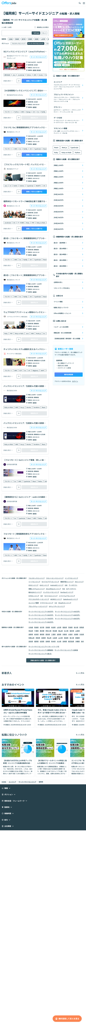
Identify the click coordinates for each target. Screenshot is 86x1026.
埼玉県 (31, 631)
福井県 (72, 631)
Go (38, 112)
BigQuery (35, 370)
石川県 (66, 631)
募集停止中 (34, 118)
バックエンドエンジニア (51, 592)
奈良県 (81, 634)
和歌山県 (31, 638)
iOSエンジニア (33, 585)
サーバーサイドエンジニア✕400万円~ (67, 611)
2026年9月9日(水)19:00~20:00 (21, 725)
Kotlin (15, 186)
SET (41, 596)
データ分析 (21, 223)
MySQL (43, 112)
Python (29, 75)
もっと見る (80, 673)
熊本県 (53, 641)
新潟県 (55, 631)
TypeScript (37, 149)
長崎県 (48, 641)
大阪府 (70, 634)
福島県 (65, 627)
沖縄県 (77, 641)
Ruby (27, 223)
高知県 (31, 641)
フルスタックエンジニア (18, 43)
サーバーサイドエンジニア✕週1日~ (40, 654)
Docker (41, 75)
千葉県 (36, 631)
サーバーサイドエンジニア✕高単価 (66, 650)
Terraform (36, 407)
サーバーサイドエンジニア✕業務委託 (41, 650)
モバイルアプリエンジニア (50, 582)
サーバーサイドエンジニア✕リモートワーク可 (44, 646)
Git (34, 112)
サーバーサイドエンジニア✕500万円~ (41, 615)
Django (28, 112)
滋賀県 (59, 634)
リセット (44, 33)
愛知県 (48, 634)
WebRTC (38, 186)
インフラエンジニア (71, 578)
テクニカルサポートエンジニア (39, 599)
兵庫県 (76, 634)
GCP (20, 370)
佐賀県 (42, 641)
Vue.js (22, 407)
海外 (82, 641)
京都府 (65, 634)
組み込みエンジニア (35, 592)
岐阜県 (36, 634)
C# (10, 186)
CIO (56, 603)
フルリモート (8, 112)
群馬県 (81, 627)
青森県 (17, 39)
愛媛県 (77, 638)
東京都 (39, 70)
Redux (40, 481)
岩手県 (23, 39)
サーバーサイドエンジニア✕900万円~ (41, 622)
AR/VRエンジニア (56, 599)
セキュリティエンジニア (57, 606)
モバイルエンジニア (51, 596)
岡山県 (49, 638)
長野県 (31, 634)
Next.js (64, 147)
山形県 (43, 39)
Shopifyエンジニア (64, 603)
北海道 (10, 39)
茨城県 (70, 627)
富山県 (60, 631)
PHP (33, 223)
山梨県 (77, 631)
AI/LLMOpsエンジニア (53, 589)
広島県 (55, 638)
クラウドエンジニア (46, 603)
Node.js (38, 333)
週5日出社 (7, 75)
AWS (35, 75)
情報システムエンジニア (37, 589)
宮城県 (30, 39)
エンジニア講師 (34, 603)
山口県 (60, 638)
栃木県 (76, 627)
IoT (29, 370)
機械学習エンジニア (67, 582)
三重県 (53, 634)
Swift (42, 370)
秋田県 (36, 39)
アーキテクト (73, 585)
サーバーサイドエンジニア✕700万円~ (41, 618)
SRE (66, 585)
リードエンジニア (34, 582)
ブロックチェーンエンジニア (38, 606)
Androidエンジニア (56, 585)
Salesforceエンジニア (70, 599)
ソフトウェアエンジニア (67, 596)
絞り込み (36, 33)
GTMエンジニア (34, 596)
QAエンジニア (44, 585)
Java (13, 75)
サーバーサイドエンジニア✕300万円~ (41, 611)
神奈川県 (48, 631)
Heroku (28, 407)
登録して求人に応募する (34, 81)
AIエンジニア (79, 582)
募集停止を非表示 (43, 27)
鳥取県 (38, 638)
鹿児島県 (71, 641)
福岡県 (34, 70)
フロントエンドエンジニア (55, 578)
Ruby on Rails (41, 223)
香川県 (72, 638)
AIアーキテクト (71, 589)
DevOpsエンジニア (66, 592)
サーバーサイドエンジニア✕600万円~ (67, 615)
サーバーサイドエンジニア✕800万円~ (67, 618)
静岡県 (42, 634)
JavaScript (21, 75)
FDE (63, 589)
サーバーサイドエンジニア (35, 43)
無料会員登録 (68, 374)
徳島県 (66, 638)
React (45, 149)
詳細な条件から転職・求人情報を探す (43, 660)
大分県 (59, 641)
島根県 (43, 638)
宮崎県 (65, 641)
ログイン (75, 381)
